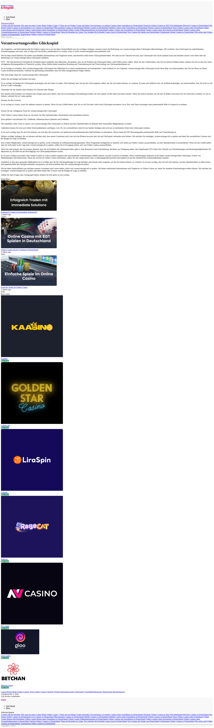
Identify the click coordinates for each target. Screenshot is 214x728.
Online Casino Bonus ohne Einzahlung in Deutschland (46, 30)
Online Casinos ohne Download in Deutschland (164, 30)
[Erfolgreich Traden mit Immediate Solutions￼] (107, 195)
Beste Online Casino (50, 25)
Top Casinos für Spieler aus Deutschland (143, 32)
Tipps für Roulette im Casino (72, 32)
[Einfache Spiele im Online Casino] (107, 270)
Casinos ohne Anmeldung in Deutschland (126, 25)
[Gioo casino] (20, 654)
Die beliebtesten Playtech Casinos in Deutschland (189, 25)
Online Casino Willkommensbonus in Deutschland (88, 30)
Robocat (4, 559)
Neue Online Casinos (38, 692)
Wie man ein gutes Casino (31, 25)
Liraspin (4, 492)
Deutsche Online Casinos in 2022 (156, 25)
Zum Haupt (10, 17)
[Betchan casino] (13, 683)
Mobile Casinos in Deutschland (96, 28)
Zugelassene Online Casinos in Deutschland (38, 34)
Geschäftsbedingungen (93, 692)
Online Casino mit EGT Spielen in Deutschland (19, 250)
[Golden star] (32, 423)
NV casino (5, 626)
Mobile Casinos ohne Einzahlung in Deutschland (128, 28)
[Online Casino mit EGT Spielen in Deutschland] (107, 233)
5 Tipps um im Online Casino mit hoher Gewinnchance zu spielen (84, 25)
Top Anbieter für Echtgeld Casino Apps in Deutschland (105, 32)
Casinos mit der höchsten (11, 25)
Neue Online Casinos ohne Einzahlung (188, 28)
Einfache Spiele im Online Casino (14, 287)
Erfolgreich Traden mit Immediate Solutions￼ (19, 212)
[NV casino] (32, 624)
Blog (8, 19)
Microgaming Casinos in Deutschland (69, 28)
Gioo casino (5, 656)
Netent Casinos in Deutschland (160, 28)
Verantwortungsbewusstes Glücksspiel (69, 692)
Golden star (5, 425)
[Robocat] (32, 557)
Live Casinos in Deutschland (42, 28)
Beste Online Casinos (21, 692)
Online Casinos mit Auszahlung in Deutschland (126, 30)
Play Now (5, 361)
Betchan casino (7, 685)
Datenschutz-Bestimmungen (114, 692)
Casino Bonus (7, 692)
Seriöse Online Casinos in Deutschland (45, 32)
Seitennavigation (7, 23)
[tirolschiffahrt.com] (7, 13)
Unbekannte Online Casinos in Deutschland (177, 32)
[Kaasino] (32, 356)
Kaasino (4, 359)
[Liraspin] (32, 490)
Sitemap (50, 692)
